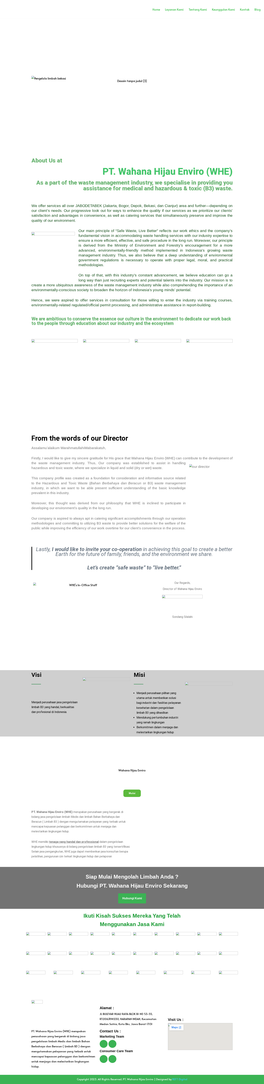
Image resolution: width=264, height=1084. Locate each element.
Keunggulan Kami (223, 9)
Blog (257, 9)
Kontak (244, 9)
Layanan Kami (174, 9)
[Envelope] (112, 1044)
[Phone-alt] (112, 1059)
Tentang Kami (198, 9)
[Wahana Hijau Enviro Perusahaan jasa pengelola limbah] (11, 9)
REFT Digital (179, 1079)
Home (156, 9)
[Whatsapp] (104, 1044)
